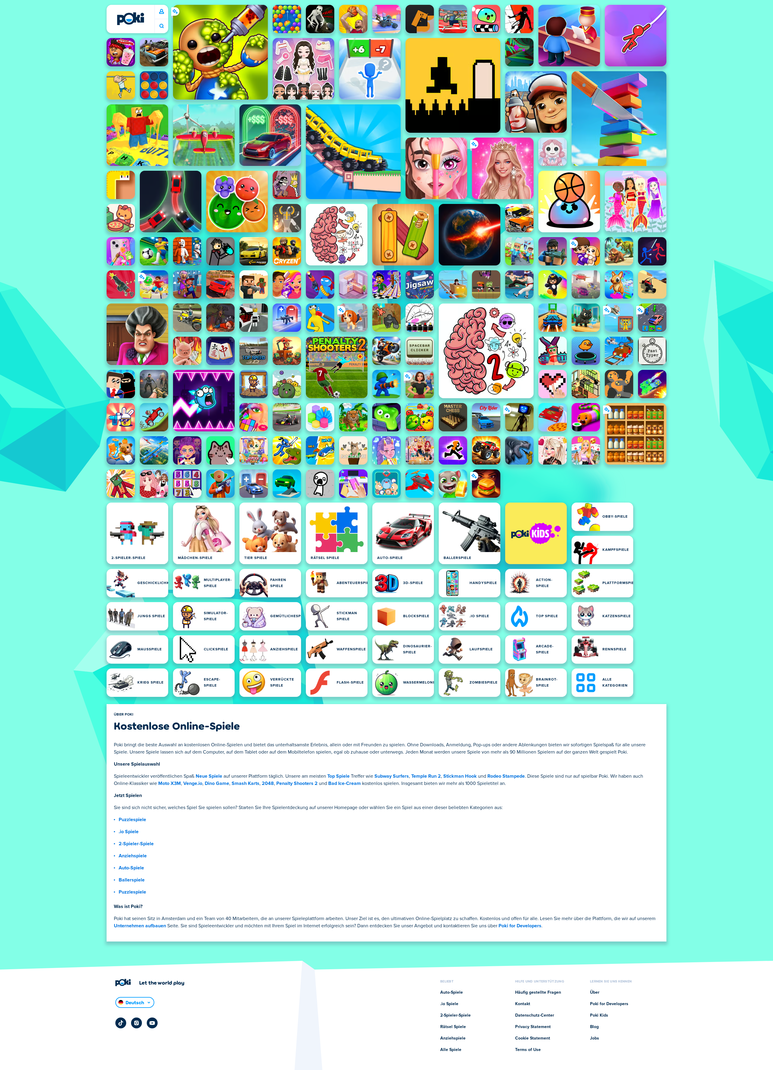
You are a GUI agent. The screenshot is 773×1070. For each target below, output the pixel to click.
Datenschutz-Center (534, 1015)
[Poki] (130, 18)
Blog (594, 1027)
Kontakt (522, 1004)
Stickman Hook (460, 776)
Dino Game (217, 783)
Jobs (594, 1038)
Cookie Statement (532, 1038)
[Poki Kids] (536, 533)
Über (594, 992)
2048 (268, 783)
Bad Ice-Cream (344, 783)
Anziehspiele (133, 855)
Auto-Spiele (131, 867)
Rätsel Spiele (453, 1027)
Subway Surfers (391, 776)
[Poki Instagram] (136, 1023)
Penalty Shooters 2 (297, 783)
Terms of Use (528, 1050)
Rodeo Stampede (506, 776)
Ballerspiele (132, 880)
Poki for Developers (520, 925)
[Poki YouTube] (152, 1023)
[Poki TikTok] (120, 1023)
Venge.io (192, 783)
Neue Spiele (209, 776)
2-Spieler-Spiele (136, 843)
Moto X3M (169, 783)
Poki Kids (599, 1015)
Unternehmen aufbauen (140, 925)
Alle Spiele (450, 1050)
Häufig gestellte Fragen (538, 992)
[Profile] (161, 12)
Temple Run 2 (426, 776)
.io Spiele (129, 831)
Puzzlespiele (132, 819)
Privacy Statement (533, 1027)
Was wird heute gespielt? (161, 26)
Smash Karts (245, 783)
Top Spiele (338, 776)
